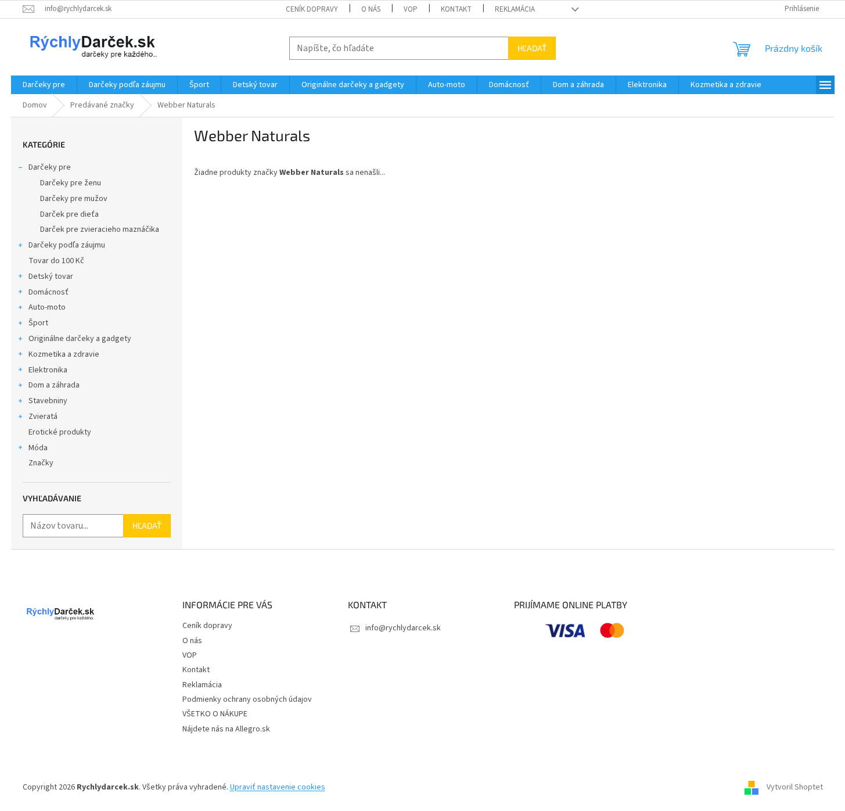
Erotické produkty (59, 432)
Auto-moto (47, 307)
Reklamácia (515, 9)
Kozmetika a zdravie (63, 354)
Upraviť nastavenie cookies (277, 787)
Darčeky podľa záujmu (66, 245)
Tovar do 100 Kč (56, 261)
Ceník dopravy (312, 9)
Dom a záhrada (54, 385)
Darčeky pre (49, 167)
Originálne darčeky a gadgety (79, 339)
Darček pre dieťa (69, 214)
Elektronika (47, 370)
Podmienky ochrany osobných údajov (247, 699)
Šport (38, 323)
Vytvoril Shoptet (795, 787)
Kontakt (456, 9)
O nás (370, 9)
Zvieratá (42, 416)
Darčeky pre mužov (73, 198)
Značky (40, 463)
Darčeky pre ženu (70, 183)
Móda (38, 448)
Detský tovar (50, 276)
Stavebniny (47, 401)
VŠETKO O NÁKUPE (214, 714)
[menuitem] (44, 85)
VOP (411, 9)
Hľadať (531, 48)
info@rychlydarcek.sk (403, 628)
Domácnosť (48, 292)
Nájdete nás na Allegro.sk (226, 729)
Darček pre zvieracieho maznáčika (99, 229)
